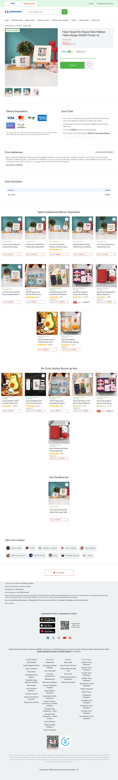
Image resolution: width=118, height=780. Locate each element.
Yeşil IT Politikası (50, 730)
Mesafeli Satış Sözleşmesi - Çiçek (50, 710)
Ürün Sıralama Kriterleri (31, 689)
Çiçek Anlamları (31, 669)
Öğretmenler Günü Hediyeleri (86, 684)
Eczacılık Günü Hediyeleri (86, 712)
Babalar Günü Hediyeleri (87, 679)
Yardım (91, 3)
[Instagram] (59, 638)
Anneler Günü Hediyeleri (86, 674)
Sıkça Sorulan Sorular (68, 665)
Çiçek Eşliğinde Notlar (31, 665)
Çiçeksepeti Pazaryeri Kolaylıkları (68, 678)
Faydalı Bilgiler (31, 659)
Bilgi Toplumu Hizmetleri (50, 692)
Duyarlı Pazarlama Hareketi (49, 686)
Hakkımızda (50, 662)
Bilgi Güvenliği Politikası (50, 726)
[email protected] (25, 586)
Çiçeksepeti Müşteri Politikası (50, 666)
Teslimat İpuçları (31, 694)
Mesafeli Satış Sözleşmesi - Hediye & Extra (49, 716)
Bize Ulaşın (68, 662)
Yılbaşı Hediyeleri (86, 689)
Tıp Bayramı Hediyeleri (86, 696)
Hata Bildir (60, 572)
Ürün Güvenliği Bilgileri (104, 152)
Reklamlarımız (50, 679)
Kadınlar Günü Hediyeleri (86, 669)
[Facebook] (48, 638)
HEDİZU (64, 52)
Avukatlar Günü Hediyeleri (86, 701)
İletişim (68, 659)
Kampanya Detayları (49, 682)
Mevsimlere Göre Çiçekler (31, 676)
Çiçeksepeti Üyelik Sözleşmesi (49, 697)
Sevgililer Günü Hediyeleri (86, 663)
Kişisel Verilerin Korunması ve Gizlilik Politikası (49, 703)
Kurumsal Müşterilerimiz (50, 675)
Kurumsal (49, 659)
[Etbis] (52, 742)
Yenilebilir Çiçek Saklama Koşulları (31, 681)
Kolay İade (68, 674)
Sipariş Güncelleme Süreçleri (31, 698)
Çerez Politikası (49, 722)
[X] (53, 638)
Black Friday (86, 692)
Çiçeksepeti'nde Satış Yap (105, 3)
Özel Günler (31, 672)
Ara (65, 11)
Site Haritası (31, 685)
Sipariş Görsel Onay (31, 702)
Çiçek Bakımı (31, 662)
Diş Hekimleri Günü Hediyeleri (87, 717)
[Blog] (70, 638)
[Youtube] (64, 638)
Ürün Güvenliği (49, 671)
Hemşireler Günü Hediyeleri (86, 707)
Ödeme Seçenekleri (68, 682)
